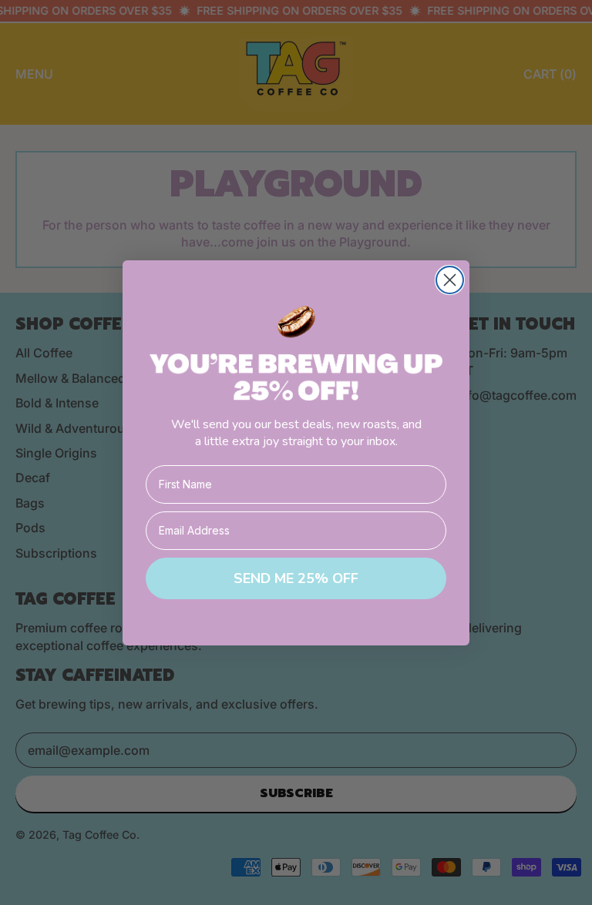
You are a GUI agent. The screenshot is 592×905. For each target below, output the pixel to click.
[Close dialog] (449, 279)
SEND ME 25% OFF (296, 578)
